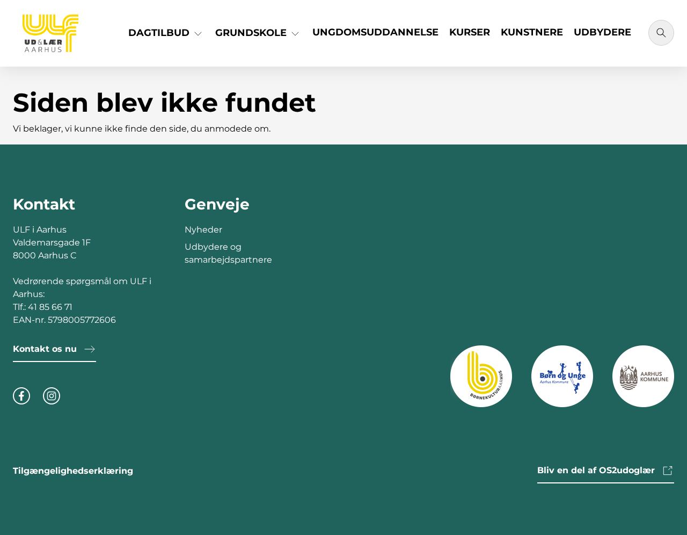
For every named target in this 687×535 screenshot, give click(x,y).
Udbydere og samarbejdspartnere (228, 253)
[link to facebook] (21, 394)
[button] (166, 37)
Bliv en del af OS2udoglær (596, 470)
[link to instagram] (51, 394)
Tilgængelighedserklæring (73, 471)
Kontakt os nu (45, 349)
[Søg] (661, 33)
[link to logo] (481, 376)
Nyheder (203, 230)
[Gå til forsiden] (50, 33)
